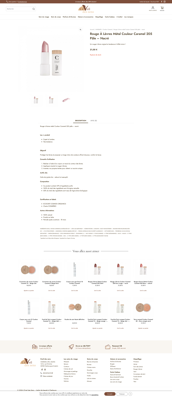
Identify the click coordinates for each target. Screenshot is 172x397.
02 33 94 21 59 (48, 373)
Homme (66, 379)
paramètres (94, 395)
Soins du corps (92, 359)
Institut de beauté (144, 2)
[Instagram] (44, 369)
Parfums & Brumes (69, 17)
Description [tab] (80, 120)
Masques (66, 362)
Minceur (89, 381)
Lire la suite (51, 290)
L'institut (119, 17)
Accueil (92, 29)
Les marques (128, 17)
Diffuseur (113, 366)
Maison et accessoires (85, 17)
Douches (89, 370)
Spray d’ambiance (115, 369)
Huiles (89, 376)
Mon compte (153, 10)
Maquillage (99, 17)
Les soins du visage (71, 359)
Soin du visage (44, 17)
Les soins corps (114, 379)
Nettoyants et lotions (70, 374)
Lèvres (135, 364)
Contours (66, 366)
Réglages (122, 394)
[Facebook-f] (42, 369)
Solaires (66, 381)
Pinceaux (136, 362)
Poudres (135, 379)
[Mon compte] (152, 7)
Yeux (134, 381)
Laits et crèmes (91, 378)
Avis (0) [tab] (93, 120)
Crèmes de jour (68, 376)
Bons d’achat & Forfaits (117, 377)
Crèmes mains (91, 367)
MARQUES (98, 29)
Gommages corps (92, 373)
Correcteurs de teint (139, 374)
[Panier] (162, 8)
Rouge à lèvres (137, 369)
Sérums (66, 364)
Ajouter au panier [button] (29, 290)
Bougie (112, 364)
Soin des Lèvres (138, 367)
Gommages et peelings (70, 371)
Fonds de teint (137, 377)
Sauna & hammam (115, 375)
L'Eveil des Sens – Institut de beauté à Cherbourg (39, 390)
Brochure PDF (155, 2)
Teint (134, 372)
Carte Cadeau (110, 17)
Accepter (110, 394)
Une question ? (18, 2)
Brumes (89, 364)
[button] (80, 30)
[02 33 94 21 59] (41, 373)
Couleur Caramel (107, 29)
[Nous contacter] (41, 376)
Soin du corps (56, 17)
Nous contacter (48, 376)
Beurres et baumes (92, 362)
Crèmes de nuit (68, 369)
